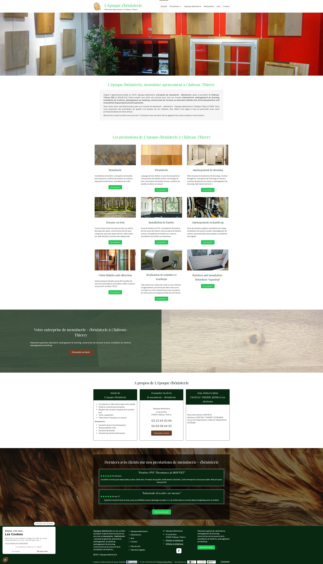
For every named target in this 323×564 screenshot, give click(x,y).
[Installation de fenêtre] (161, 207)
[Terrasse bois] (115, 207)
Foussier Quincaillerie (164, 562)
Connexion (225, 561)
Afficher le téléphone (174, 540)
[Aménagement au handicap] (207, 207)
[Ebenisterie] (161, 155)
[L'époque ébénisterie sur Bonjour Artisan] (191, 561)
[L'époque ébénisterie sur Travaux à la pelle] (201, 561)
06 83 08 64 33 (161, 426)
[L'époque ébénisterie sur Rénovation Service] (211, 561)
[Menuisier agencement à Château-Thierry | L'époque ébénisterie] (97, 6)
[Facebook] (178, 550)
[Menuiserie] (115, 155)
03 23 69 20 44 (161, 420)
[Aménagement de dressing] (207, 155)
